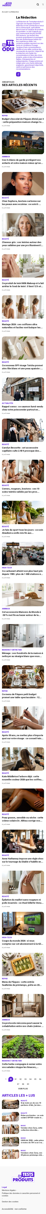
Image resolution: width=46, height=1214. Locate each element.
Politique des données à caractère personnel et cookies (21, 1194)
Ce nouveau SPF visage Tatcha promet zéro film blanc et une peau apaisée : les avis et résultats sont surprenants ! (22, 368)
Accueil (5, 12)
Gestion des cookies (10, 1202)
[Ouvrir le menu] (43, 4)
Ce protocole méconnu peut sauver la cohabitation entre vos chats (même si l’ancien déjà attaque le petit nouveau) (22, 1026)
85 (35, 1079)
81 (16, 1079)
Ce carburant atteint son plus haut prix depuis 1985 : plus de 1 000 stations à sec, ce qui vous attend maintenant (22, 574)
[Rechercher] (38, 4)
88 (23, 1084)
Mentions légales (9, 1190)
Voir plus (23, 1089)
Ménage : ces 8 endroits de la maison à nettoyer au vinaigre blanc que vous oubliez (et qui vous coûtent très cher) (22, 656)
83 (25, 1079)
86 (40, 1079)
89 (28, 1084)
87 (18, 1084)
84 (30, 1079)
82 (21, 1079)
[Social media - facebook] (18, 74)
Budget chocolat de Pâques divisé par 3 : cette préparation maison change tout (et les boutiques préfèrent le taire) (23, 122)
